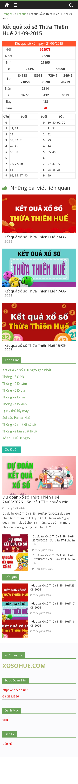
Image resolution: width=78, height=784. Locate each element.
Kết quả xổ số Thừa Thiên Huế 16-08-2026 (35, 347)
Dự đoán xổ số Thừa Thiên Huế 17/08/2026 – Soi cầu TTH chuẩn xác (53, 559)
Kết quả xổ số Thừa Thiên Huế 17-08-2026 (35, 293)
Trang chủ (8, 14)
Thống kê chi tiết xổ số (19, 424)
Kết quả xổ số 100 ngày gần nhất (26, 370)
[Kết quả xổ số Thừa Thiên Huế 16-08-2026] (39, 305)
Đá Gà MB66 (10, 696)
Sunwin (5, 771)
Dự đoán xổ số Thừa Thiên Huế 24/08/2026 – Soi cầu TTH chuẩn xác (35, 499)
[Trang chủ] (6, 5)
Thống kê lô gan (14, 390)
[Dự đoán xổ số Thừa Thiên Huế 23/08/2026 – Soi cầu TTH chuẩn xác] (16, 537)
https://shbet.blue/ (15, 690)
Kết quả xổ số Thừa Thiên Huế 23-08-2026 (35, 239)
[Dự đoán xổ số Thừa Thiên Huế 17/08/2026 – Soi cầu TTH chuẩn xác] (16, 555)
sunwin (29, 776)
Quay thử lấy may (15, 411)
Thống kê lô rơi (13, 397)
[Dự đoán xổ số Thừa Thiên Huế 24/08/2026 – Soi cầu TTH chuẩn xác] (39, 458)
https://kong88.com (41, 759)
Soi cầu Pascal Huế (16, 417)
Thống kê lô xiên (14, 404)
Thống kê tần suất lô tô (19, 431)
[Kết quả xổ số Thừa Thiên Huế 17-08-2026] (39, 251)
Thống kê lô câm (14, 383)
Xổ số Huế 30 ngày (16, 438)
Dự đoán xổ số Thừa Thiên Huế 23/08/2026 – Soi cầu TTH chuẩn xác (53, 540)
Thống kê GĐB (13, 377)
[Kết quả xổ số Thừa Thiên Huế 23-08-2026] (39, 197)
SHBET (6, 720)
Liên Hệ (7, 744)
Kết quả (21, 14)
